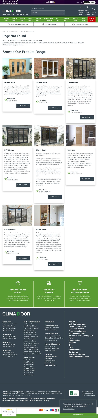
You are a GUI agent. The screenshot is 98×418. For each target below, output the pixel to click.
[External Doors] (49, 68)
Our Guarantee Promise (37, 399)
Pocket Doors (41, 229)
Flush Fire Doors (28, 366)
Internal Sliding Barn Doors (32, 352)
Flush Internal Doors (30, 339)
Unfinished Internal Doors (31, 328)
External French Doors (9, 338)
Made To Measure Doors (79, 356)
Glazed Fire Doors (29, 362)
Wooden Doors (49, 363)
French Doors (73, 82)
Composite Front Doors (52, 348)
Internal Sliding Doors (8, 357)
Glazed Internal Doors (30, 326)
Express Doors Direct (18, 395)
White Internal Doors (30, 333)
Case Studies (74, 340)
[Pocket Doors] (49, 215)
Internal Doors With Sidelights (32, 354)
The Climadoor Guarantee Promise (80, 291)
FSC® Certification (76, 329)
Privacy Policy (51, 399)
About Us (72, 322)
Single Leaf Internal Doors (10, 324)
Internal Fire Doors (8, 330)
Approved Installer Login (81, 12)
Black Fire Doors (28, 373)
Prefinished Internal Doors (31, 337)
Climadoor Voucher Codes (10, 400)
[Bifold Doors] (17, 136)
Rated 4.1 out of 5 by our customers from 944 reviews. (9, 413)
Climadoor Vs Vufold (51, 357)
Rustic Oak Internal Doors (31, 343)
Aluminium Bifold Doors (52, 328)
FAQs (71, 347)
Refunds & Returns (22, 399)
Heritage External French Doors (54, 338)
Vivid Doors (28, 395)
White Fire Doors (28, 364)
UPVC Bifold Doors (50, 330)
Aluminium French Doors (52, 336)
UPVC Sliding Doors (8, 353)
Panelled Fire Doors (29, 368)
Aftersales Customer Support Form (81, 336)
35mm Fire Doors (29, 375)
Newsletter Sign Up (77, 354)
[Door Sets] (81, 136)
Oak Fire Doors (28, 360)
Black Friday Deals (50, 365)
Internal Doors (9, 82)
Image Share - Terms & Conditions (31, 400)
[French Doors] (81, 68)
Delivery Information (77, 326)
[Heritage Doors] (17, 215)
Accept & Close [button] (78, 414)
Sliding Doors (13, 31)
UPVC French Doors (51, 340)
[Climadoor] (11, 12)
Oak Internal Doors (29, 324)
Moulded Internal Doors (31, 348)
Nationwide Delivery (49, 291)
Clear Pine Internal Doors (31, 350)
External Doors (41, 82)
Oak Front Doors (50, 346)
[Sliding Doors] (49, 136)
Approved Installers (77, 333)
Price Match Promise (77, 331)
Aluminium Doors (50, 361)
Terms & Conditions (8, 399)
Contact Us (73, 352)
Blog (71, 345)
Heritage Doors (10, 229)
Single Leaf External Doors (53, 344)
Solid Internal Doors (29, 330)
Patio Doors (48, 354)
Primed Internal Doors (30, 335)
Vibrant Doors (6, 395)
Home (3, 31)
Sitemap (46, 400)
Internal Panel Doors (30, 341)
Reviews (72, 342)
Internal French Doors (9, 328)
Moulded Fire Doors (29, 371)
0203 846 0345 (10, 1)
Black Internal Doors (30, 345)
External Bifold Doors (8, 347)
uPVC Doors (48, 359)
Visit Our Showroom (77, 324)
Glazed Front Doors (50, 351)
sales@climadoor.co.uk (10, 3)
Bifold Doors (9, 150)
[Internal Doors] (17, 68)
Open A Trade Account (87, 12)
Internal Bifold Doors (8, 326)
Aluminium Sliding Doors (28, 31)
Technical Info (75, 349)
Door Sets (71, 150)
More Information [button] (68, 409)
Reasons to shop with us (18, 291)
